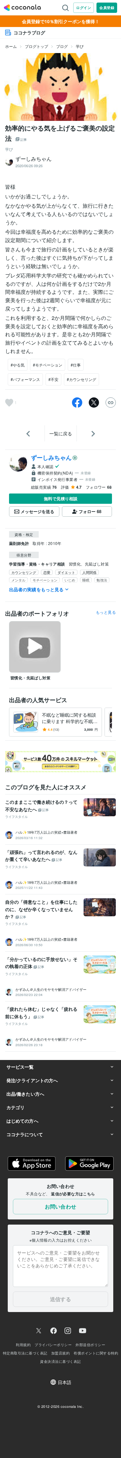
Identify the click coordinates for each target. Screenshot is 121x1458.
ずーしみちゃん (51, 457)
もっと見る (106, 612)
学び (80, 46)
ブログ (62, 46)
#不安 (53, 379)
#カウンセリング (81, 379)
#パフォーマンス (25, 379)
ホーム (11, 46)
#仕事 (76, 364)
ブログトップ (36, 46)
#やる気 (18, 364)
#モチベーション (47, 364)
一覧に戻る (60, 433)
